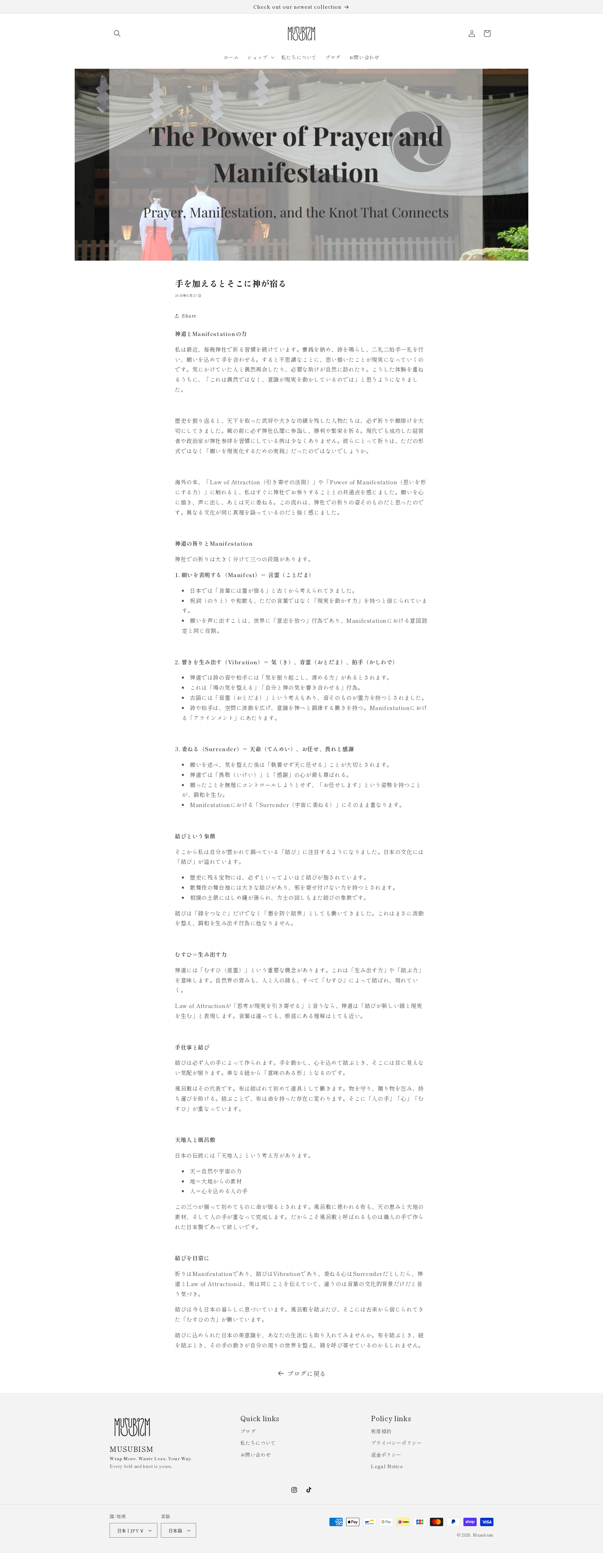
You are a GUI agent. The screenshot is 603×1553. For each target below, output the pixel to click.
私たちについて (258, 1442)
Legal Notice (387, 1466)
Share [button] (189, 315)
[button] (117, 33)
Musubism (483, 1535)
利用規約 (381, 1431)
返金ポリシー (386, 1454)
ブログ (248, 1431)
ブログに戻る (306, 1373)
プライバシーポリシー (396, 1442)
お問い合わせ (255, 1454)
